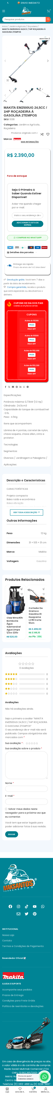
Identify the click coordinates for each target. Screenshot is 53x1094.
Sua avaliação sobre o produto (23, 748)
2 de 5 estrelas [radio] (29, 743)
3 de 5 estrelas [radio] (32, 743)
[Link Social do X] (9, 387)
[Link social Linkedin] (20, 387)
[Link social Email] (13, 387)
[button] (5, 61)
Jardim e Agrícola (17, 26)
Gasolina (41, 561)
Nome (9, 783)
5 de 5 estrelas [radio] (37, 743)
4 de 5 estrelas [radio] (34, 743)
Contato (7, 940)
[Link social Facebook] (5, 387)
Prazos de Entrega (12, 995)
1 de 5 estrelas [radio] (27, 743)
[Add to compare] (41, 134)
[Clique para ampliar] (7, 80)
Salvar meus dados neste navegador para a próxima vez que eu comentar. (25, 812)
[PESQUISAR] (48, 19)
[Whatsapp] (42, 906)
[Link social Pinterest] (17, 387)
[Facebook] (10, 906)
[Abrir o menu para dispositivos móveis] (4, 11)
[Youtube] (34, 906)
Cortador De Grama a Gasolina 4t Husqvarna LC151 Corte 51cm (36, 615)
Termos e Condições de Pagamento (23, 946)
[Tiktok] (26, 906)
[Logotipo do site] (26, 10)
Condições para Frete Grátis (18, 1000)
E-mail (9, 796)
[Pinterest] (34, 913)
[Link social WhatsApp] (24, 387)
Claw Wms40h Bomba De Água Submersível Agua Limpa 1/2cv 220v (15, 625)
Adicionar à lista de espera (28, 223)
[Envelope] (18, 913)
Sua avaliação (14, 743)
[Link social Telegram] (28, 387)
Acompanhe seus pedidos (17, 989)
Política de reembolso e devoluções (22, 1006)
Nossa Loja (8, 935)
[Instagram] (18, 906)
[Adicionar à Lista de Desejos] (47, 134)
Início (5, 26)
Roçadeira (33, 26)
